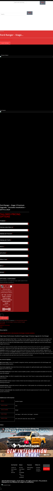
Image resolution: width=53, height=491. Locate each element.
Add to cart (4, 318)
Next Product (3, 110)
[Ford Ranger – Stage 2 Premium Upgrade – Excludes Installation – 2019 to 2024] (26, 82)
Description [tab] (2, 323)
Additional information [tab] (5, 325)
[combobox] (19, 2)
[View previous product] (0, 55)
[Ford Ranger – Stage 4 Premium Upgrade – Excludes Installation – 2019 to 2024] (26, 137)
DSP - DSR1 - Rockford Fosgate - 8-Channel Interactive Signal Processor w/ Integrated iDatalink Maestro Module (2, 287)
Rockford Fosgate (21, 322)
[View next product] (6, 110)
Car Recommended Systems (21, 320)
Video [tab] (1, 327)
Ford (16, 405)
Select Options (5, 43)
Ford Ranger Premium (12, 322)
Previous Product (4, 55)
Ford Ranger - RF (3, 322)
